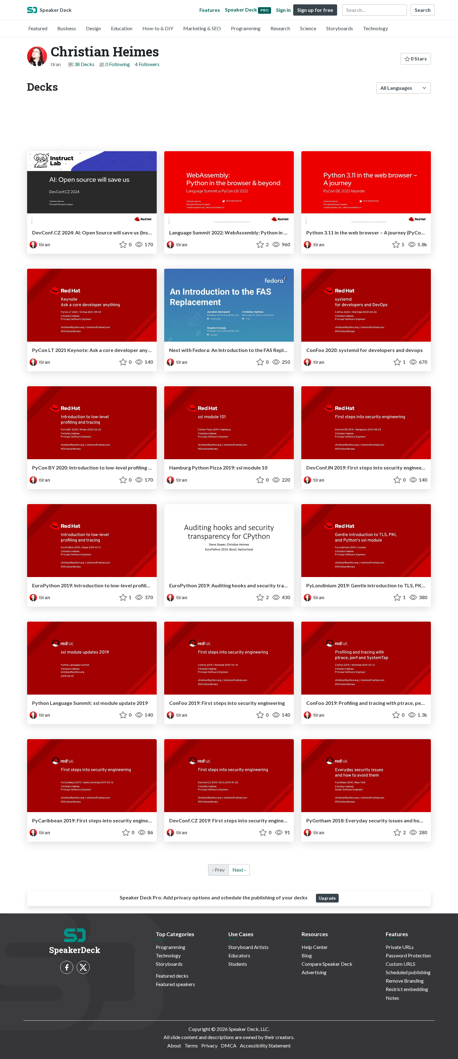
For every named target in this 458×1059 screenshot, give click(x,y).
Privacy (209, 1045)
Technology (375, 28)
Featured (37, 28)
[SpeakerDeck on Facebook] (66, 967)
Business (66, 28)
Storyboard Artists (248, 947)
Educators (239, 955)
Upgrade (327, 898)
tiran (44, 244)
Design (93, 28)
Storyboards (339, 28)
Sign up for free (315, 10)
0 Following (117, 64)
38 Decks (84, 64)
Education (121, 28)
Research (280, 28)
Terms (191, 1045)
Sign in (283, 10)
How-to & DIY (157, 28)
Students (237, 964)
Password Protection (408, 955)
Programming (245, 28)
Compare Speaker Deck (327, 964)
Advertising (314, 972)
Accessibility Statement (265, 1045)
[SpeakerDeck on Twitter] (83, 967)
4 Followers (147, 64)
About (174, 1045)
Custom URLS (400, 964)
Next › (239, 870)
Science (308, 28)
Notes (392, 998)
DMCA (228, 1045)
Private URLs (400, 947)
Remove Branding (405, 981)
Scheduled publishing (408, 972)
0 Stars (418, 58)
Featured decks (172, 976)
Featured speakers (175, 984)
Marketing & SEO (202, 28)
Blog (307, 955)
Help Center (315, 947)
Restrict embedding (407, 989)
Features (209, 10)
